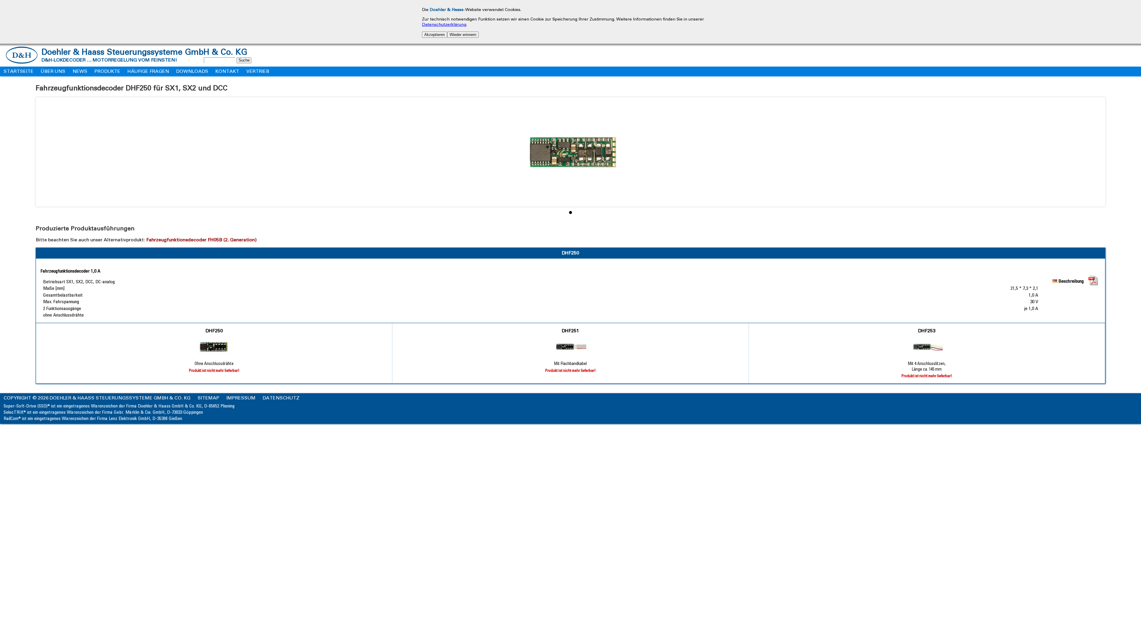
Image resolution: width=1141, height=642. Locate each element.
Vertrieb (257, 71)
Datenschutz (281, 398)
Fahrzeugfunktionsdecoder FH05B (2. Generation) (201, 240)
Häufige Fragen (148, 71)
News (80, 71)
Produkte (107, 71)
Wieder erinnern (463, 34)
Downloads (192, 71)
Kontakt (227, 71)
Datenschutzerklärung (444, 24)
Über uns (53, 71)
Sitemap (208, 398)
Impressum (241, 398)
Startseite (19, 71)
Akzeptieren (434, 34)
